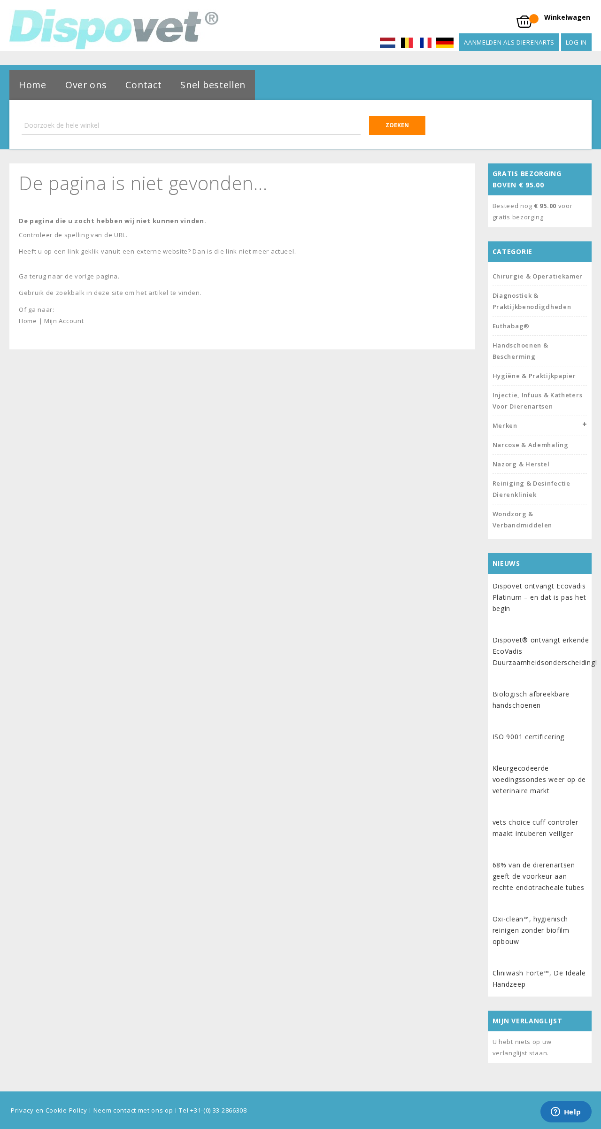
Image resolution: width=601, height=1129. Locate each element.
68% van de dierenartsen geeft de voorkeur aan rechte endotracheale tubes (539, 876)
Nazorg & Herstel (521, 464)
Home (32, 84)
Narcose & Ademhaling (531, 445)
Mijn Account (64, 321)
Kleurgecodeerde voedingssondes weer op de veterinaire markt (539, 779)
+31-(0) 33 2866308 (218, 1110)
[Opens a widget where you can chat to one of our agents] (566, 1112)
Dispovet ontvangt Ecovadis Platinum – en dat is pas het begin (539, 597)
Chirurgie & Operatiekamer (538, 276)
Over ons (86, 84)
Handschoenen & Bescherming (520, 351)
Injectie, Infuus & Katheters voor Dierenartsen (538, 400)
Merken (505, 425)
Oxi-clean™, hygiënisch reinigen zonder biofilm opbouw (531, 930)
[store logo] (113, 29)
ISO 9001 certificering (528, 736)
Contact (143, 84)
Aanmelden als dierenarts (509, 42)
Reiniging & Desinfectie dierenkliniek (531, 489)
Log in (576, 42)
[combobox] (223, 125)
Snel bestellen (213, 84)
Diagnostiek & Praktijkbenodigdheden (532, 301)
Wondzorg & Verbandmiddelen (523, 519)
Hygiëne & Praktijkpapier (534, 375)
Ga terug (32, 276)
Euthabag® (511, 326)
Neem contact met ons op (133, 1110)
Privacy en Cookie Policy (49, 1110)
